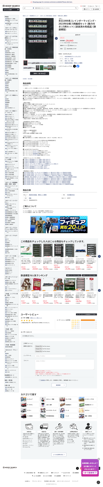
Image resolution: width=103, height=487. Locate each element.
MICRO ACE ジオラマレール (12, 176)
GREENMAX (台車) (10, 123)
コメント (26, 360)
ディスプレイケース (11, 265)
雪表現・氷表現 (10, 319)
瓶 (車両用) (9, 332)
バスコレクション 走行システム (12, 231)
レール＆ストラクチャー (12, 288)
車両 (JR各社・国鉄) (11, 282)
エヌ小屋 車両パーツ (11, 151)
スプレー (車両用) (10, 331)
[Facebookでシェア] (77, 66)
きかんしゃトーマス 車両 (12, 360)
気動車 (8, 89)
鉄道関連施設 (9, 215)
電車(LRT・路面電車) (11, 56)
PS (69, 61)
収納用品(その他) (10, 263)
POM (72, 61)
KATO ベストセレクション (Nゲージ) (12, 40)
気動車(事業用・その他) (12, 63)
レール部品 (9, 355)
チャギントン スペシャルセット (12, 367)
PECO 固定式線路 (10, 174)
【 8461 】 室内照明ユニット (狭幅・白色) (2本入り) (37, 159)
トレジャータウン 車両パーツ (12, 149)
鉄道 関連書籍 (9, 346)
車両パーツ (9, 273)
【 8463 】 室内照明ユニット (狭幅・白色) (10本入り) (37, 162)
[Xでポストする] (74, 66)
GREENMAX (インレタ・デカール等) (12, 127)
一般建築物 (9, 220)
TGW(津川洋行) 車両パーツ (12, 137)
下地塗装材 (9, 340)
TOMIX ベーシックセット (12, 33)
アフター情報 (36, 155)
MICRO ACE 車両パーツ (11, 132)
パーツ (8, 287)
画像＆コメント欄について (36, 318)
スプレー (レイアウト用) (12, 334)
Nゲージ (67, 58)
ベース (8, 299)
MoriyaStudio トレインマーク (12, 140)
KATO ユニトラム (10, 166)
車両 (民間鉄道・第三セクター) (12, 284)
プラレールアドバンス (11, 370)
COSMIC (8, 192)
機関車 (8, 82)
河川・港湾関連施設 (11, 219)
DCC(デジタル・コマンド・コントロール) (12, 195)
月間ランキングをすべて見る (89, 275)
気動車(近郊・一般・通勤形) (12, 61)
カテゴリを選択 (8, 9)
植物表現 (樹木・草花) (11, 314)
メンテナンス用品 (10, 258)
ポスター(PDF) (36, 152)
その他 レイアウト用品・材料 (12, 325)
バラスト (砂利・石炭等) (12, 312)
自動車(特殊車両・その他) (12, 249)
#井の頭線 (30, 78)
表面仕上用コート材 (11, 341)
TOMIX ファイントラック (12, 171)
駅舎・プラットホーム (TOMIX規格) (11, 207)
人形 (8, 239)
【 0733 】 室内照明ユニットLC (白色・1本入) (35, 167)
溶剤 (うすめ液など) (11, 338)
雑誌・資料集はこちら (11, 382)
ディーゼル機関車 (10, 68)
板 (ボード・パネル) (11, 297)
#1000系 (25, 78)
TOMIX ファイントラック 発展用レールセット (12, 168)
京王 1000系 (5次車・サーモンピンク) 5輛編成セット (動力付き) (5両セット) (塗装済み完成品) (48, 178)
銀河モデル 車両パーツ (11, 134)
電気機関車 (9, 67)
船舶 (8, 251)
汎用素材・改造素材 (11, 222)
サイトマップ (75, 481)
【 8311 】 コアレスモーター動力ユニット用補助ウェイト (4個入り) (41, 164)
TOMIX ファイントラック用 (12, 189)
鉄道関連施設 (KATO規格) (12, 212)
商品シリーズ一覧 (10, 391)
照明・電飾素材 (10, 224)
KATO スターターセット (12, 31)
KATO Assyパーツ (10, 116)
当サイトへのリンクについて (63, 481)
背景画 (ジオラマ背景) (11, 321)
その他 (8, 197)
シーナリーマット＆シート (12, 307)
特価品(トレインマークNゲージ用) (12, 21)
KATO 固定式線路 (10, 172)
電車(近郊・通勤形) (11, 54)
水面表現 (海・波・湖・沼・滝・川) (12, 317)
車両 (8, 353)
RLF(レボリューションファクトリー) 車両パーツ (12, 146)
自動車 (8, 242)
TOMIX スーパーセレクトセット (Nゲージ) (12, 43)
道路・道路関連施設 (11, 217)
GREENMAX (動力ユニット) (12, 124)
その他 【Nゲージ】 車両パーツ (12, 154)
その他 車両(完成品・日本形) (12, 74)
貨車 (8, 72)
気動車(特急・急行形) (11, 59)
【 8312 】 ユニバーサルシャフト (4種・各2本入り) (37, 165)
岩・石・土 (9, 311)
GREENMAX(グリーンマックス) (73, 56)
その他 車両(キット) (11, 108)
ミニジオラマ (9, 290)
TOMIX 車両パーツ (10, 118)
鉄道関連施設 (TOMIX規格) (12, 213)
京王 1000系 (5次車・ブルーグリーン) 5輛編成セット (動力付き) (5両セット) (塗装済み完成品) (47, 174)
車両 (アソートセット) (11, 280)
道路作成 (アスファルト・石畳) (12, 305)
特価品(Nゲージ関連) (11, 18)
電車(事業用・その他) (11, 58)
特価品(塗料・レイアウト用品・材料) (12, 24)
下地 (8, 301)
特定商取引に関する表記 (49, 481)
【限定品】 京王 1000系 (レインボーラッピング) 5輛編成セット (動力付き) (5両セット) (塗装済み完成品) (50, 177)
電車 (8, 87)
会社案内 (27, 481)
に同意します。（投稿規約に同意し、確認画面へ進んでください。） (60, 380)
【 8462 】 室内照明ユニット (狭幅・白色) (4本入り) (37, 161)
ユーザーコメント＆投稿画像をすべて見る (86, 314)
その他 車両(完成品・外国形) (12, 91)
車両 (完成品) (9, 270)
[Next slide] (56, 38)
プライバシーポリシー (37, 481)
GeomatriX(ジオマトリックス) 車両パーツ (12, 143)
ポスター (35, 150)
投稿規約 (43, 380)
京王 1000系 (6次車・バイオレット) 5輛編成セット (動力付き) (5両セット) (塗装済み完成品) (47, 181)
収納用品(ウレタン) (11, 261)
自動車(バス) (9, 244)
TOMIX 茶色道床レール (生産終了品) (12, 178)
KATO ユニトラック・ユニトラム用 (12, 186)
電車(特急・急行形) (11, 52)
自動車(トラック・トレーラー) (12, 246)
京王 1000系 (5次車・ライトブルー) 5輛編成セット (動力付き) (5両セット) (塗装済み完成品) (47, 183)
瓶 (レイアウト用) (10, 336)
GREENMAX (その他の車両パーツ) (12, 130)
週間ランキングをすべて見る (73, 275)
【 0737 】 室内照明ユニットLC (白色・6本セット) (36, 168)
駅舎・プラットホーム (11, 210)
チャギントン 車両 (10, 365)
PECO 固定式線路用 (11, 190)
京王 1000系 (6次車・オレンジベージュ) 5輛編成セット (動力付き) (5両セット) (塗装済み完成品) (48, 175)
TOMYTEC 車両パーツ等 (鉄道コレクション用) (12, 120)
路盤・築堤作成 (10, 302)
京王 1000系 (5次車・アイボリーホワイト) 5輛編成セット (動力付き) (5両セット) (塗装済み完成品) (49, 184)
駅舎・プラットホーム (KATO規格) (11, 204)
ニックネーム (27, 355)
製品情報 (35, 153)
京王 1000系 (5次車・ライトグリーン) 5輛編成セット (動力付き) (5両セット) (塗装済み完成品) (47, 180)
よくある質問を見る (58, 454)
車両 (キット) (9, 272)
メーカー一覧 (9, 389)
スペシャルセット (10, 359)
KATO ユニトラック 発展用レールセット (12, 162)
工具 (8, 323)
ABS (66, 61)
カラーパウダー (10, 309)
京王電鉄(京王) (71, 195)
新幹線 (8, 51)
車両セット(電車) (78, 63)
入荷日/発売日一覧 (10, 387)
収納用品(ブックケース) (11, 259)
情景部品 (8, 357)
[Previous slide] (22, 38)
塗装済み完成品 (69, 63)
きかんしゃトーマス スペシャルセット (12, 363)
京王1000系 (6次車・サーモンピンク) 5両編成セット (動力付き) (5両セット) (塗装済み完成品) (47, 172)
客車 (8, 70)
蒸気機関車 (9, 65)
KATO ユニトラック (11, 164)
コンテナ (8, 241)
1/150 (71, 58)
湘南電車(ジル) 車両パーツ (12, 136)
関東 (30, 198)
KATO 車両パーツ (10, 114)
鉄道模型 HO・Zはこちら (12, 377)
